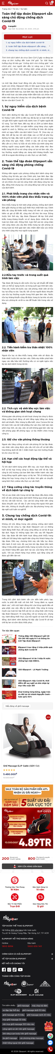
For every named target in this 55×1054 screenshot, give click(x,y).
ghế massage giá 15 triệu (13, 1015)
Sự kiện (24, 9)
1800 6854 (7, 946)
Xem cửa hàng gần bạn (30, 866)
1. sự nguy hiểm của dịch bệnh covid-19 (25, 42)
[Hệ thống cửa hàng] (50, 1036)
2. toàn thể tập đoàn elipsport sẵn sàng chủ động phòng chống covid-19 (25, 46)
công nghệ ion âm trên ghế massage (18, 1029)
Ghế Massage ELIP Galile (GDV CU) (21, 765)
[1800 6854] (50, 1049)
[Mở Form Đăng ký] (48, 1025)
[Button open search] (46, 3)
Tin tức (16, 9)
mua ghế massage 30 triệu (14, 1019)
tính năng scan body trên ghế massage (19, 1033)
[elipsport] (10, 983)
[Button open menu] (3, 3)
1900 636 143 (35, 946)
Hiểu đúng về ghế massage (17, 706)
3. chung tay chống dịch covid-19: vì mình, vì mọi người (27, 50)
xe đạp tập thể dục (11, 1010)
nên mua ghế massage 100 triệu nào (18, 1024)
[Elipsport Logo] (27, 918)
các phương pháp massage (31, 1038)
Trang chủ (6, 9)
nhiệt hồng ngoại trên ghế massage (18, 1043)
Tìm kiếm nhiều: (8, 1005)
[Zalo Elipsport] (50, 1042)
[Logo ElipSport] (13, 3)
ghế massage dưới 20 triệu (39, 1015)
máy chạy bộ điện (39, 1005)
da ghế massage (10, 1038)
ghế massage (23, 1005)
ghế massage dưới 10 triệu (33, 1010)
